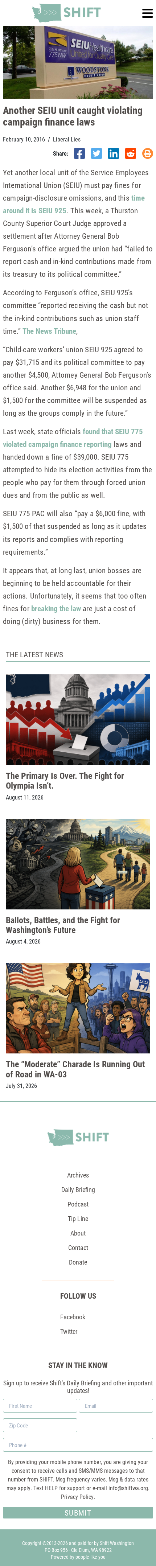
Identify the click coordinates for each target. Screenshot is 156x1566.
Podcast (78, 1204)
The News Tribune (49, 331)
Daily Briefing (78, 1189)
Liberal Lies (67, 139)
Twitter (68, 1331)
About (78, 1233)
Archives (78, 1175)
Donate (78, 1262)
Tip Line (78, 1218)
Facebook (72, 1316)
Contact (78, 1247)
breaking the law (56, 608)
